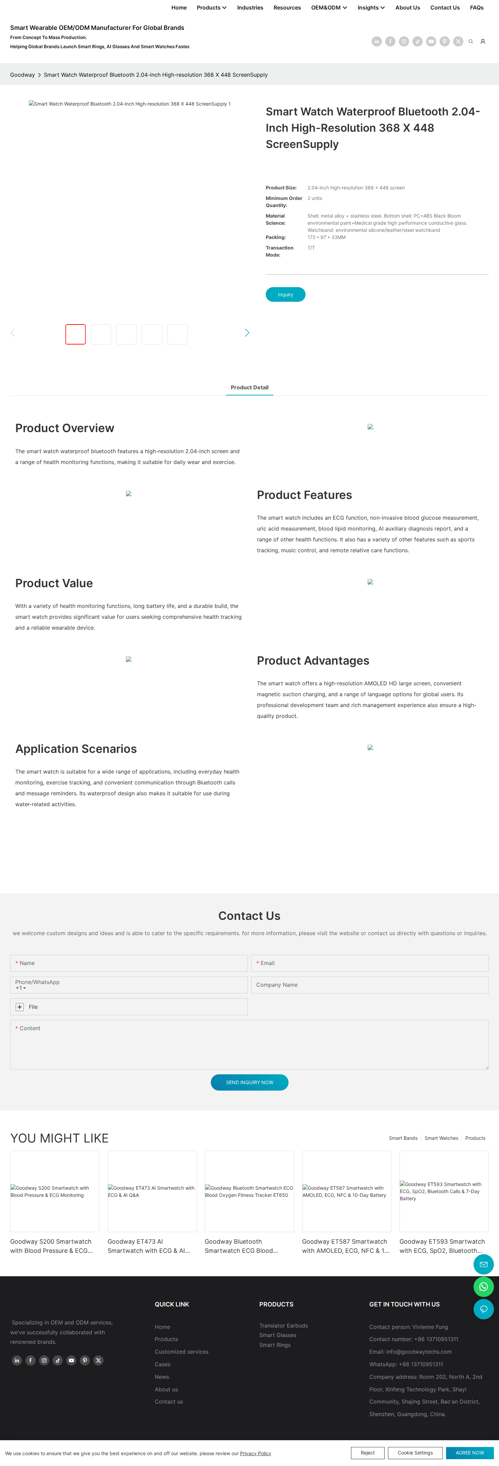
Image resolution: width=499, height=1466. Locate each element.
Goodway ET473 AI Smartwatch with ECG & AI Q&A (146, 1246)
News (162, 1376)
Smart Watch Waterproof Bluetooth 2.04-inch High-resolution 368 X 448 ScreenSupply (156, 74)
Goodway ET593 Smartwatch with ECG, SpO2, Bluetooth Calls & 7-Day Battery (442, 1246)
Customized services (181, 1351)
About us (166, 1389)
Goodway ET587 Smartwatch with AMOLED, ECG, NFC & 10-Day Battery (346, 1246)
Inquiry (285, 294)
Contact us (169, 1401)
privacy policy (255, 1453)
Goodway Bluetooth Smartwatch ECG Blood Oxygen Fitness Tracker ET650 (249, 1246)
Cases (162, 1364)
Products (475, 1138)
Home (162, 1326)
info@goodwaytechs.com (419, 1351)
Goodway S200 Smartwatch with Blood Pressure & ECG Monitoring (51, 1246)
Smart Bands (403, 1138)
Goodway (22, 74)
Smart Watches (441, 1138)
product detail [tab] (250, 387)
